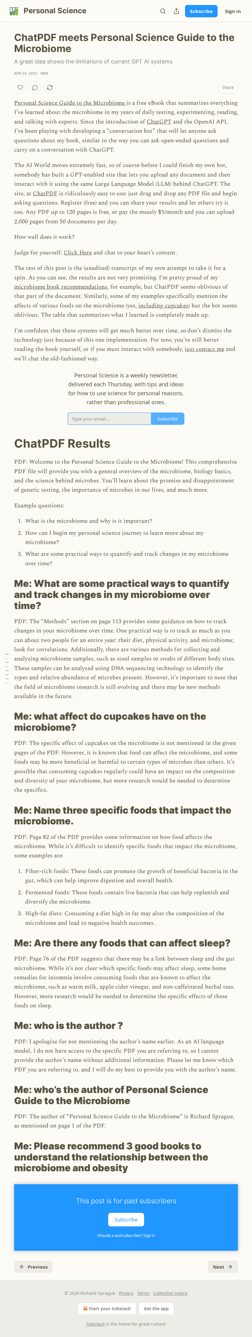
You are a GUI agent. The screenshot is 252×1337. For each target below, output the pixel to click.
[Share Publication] (176, 11)
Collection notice (170, 1293)
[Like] (20, 87)
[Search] (163, 11)
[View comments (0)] (35, 87)
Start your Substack (110, 1308)
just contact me (204, 349)
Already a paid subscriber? (126, 1235)
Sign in (233, 11)
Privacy (126, 1293)
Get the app (156, 1308)
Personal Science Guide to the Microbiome (70, 103)
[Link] (5, 443)
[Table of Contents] (6, 668)
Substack (95, 1324)
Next (218, 1267)
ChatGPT (159, 121)
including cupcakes (163, 305)
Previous (38, 1267)
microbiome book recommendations (60, 286)
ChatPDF (45, 193)
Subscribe (201, 11)
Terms (143, 1293)
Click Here (78, 252)
